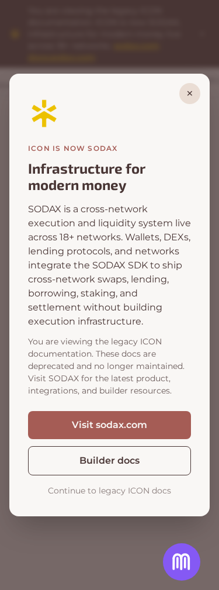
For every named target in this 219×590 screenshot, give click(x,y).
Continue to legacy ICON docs (109, 490)
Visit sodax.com (109, 424)
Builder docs (109, 460)
